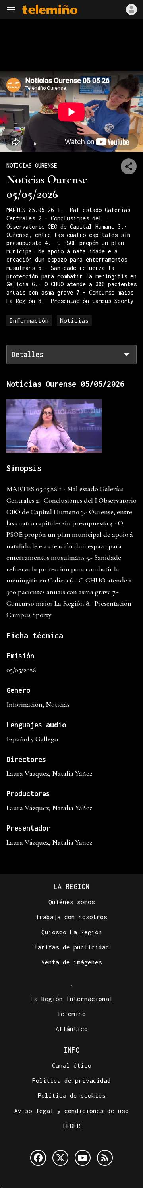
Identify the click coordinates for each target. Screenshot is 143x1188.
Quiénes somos (71, 901)
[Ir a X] (60, 1158)
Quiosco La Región (71, 931)
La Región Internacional (72, 998)
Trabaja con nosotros (71, 916)
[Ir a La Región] (50, 9)
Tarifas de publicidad (71, 947)
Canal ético (71, 1065)
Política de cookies (72, 1095)
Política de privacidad (71, 1080)
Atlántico (72, 1028)
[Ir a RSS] (105, 1158)
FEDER (72, 1125)
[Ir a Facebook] (38, 1158)
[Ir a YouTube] (83, 1158)
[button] (11, 9)
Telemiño (71, 1013)
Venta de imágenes (71, 962)
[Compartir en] (129, 166)
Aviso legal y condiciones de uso (71, 1110)
